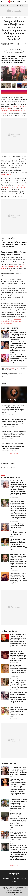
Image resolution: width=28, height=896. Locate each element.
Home (2, 17)
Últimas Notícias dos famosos (11, 17)
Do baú (15, 467)
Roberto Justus (22, 17)
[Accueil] (14, 1)
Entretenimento (16, 470)
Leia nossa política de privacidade (14, 892)
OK (14, 894)
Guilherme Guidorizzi (12, 368)
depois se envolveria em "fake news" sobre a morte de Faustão (12, 321)
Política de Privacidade (8, 878)
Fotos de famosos (6, 470)
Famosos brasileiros (6, 467)
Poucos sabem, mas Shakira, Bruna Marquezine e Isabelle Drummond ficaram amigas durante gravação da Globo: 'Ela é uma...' (18, 712)
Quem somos (21, 878)
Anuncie (14, 882)
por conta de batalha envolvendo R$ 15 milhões (12, 266)
